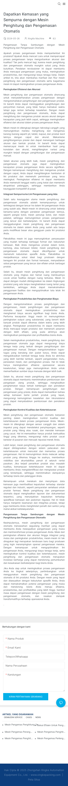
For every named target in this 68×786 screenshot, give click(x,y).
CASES (29, 717)
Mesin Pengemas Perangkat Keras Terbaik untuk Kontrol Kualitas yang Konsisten (19, 731)
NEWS (38, 717)
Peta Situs (34, 779)
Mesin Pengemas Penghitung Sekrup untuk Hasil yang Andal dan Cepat (23, 724)
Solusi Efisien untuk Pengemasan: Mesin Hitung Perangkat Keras (51, 725)
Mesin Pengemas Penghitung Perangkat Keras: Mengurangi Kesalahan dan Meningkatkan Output (51, 731)
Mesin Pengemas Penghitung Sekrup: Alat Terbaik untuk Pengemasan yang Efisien (19, 738)
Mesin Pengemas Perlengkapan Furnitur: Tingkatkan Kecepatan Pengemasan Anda (51, 738)
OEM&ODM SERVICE (13, 717)
